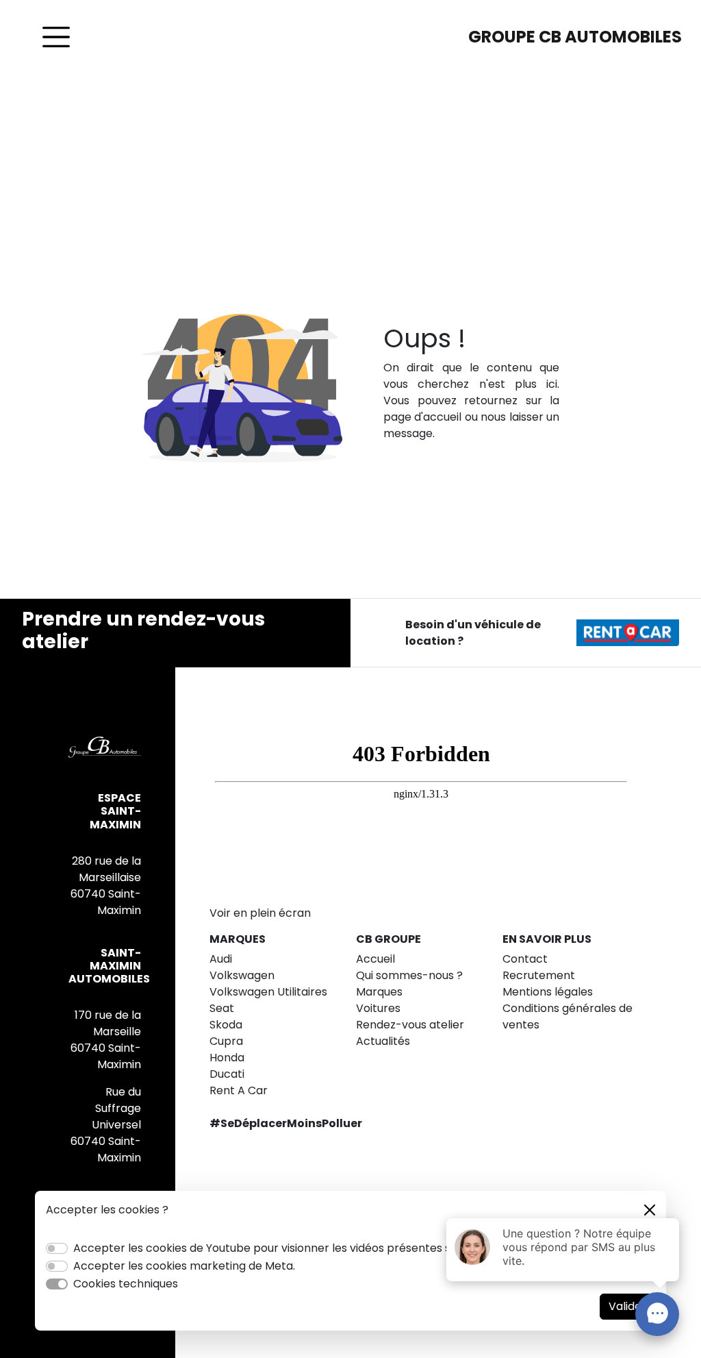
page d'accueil (422, 417)
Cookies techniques (125, 1284)
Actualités (383, 1041)
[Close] (650, 1210)
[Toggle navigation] (56, 37)
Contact (525, 959)
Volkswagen (242, 975)
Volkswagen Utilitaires (268, 992)
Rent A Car (238, 1090)
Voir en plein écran (260, 913)
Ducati (226, 1074)
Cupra (226, 1041)
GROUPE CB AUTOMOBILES (575, 36)
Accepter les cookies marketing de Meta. (184, 1266)
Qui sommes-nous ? (409, 975)
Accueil (375, 959)
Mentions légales (547, 992)
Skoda (225, 1025)
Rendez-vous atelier (410, 1025)
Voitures (378, 1008)
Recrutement (538, 975)
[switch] (57, 1248)
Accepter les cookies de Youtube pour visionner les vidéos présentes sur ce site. (287, 1248)
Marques (379, 992)
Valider (627, 1306)
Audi (220, 959)
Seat (221, 1008)
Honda (226, 1057)
